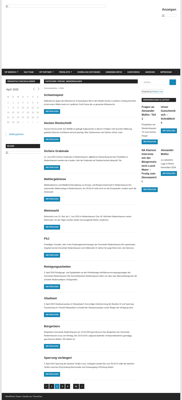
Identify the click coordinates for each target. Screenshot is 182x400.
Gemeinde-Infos (114, 72)
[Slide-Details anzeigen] (169, 19)
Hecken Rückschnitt (57, 123)
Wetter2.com (157, 91)
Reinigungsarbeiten (57, 266)
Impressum (166, 72)
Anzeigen (150, 72)
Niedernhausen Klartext (156, 100)
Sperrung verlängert (58, 357)
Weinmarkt (51, 210)
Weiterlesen (52, 111)
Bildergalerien (16, 134)
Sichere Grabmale (56, 151)
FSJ (46, 238)
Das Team (29, 72)
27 (38, 117)
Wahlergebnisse (55, 179)
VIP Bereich (10, 72)
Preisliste (64, 72)
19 (33, 112)
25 (28, 117)
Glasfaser (50, 298)
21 (8, 117)
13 (38, 108)
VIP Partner (45, 72)
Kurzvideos (134, 72)
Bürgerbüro (52, 326)
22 (76, 386)
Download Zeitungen (89, 72)
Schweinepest (53, 95)
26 (33, 117)
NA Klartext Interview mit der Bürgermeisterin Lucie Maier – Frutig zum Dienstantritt (149, 166)
